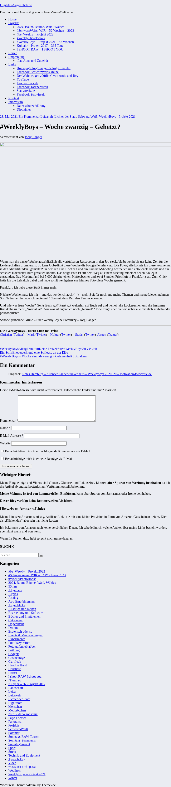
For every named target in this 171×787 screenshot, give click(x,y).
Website (5, 443)
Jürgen (101, 334)
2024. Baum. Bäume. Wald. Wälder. (40, 27)
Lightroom (15, 703)
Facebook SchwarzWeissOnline (38, 72)
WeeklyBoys (73, 349)
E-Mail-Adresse (11, 435)
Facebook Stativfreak (31, 94)
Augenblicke (16, 605)
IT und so (14, 680)
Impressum (15, 102)
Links (12, 64)
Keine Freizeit (48, 349)
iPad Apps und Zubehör (32, 60)
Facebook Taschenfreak (32, 87)
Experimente (16, 639)
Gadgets (13, 654)
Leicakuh (46, 116)
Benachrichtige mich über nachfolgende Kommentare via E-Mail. (48, 451)
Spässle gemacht (19, 744)
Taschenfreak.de (27, 83)
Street (12, 751)
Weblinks (14, 770)
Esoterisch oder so (20, 631)
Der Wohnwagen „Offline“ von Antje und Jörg (47, 75)
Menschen (15, 706)
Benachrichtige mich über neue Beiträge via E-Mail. (39, 458)
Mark (31, 334)
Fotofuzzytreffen (19, 642)
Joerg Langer (33, 137)
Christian (6, 334)
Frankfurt (33, 349)
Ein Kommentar (29, 116)
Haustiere (14, 669)
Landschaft (15, 688)
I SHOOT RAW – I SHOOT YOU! (40, 49)
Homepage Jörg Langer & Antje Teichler (43, 68)
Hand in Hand (17, 665)
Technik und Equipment (24, 755)
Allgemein (15, 590)
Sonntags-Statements (22, 740)
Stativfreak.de (26, 90)
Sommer (13, 733)
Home (12, 19)
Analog (13, 597)
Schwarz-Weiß (87, 116)
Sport (11, 748)
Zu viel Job (89, 349)
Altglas (13, 594)
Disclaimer (24, 109)
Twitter (18, 334)
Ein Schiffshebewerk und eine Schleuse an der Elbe (34, 352)
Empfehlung (16, 57)
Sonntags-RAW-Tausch (23, 736)
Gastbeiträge (16, 658)
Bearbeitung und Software (25, 612)
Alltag (23, 349)
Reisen (12, 53)
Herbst (12, 673)
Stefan (79, 334)
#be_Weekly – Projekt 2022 (35, 34)
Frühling (14, 650)
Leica (12, 691)
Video (12, 763)
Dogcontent (16, 624)
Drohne (13, 627)
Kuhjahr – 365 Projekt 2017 (26, 684)
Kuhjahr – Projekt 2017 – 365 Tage (40, 45)
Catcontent (15, 620)
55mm (12, 586)
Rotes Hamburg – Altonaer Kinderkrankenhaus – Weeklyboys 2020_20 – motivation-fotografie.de (87, 374)
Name (5, 428)
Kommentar (9, 420)
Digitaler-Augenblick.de (16, 5)
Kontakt (13, 98)
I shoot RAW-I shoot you (24, 676)
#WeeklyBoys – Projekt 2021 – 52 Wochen (45, 42)
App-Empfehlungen (21, 601)
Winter (12, 778)
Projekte (13, 23)
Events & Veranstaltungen (25, 635)
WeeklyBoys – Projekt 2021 (26, 774)
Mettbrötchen (17, 710)
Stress (61, 349)
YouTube (23, 79)
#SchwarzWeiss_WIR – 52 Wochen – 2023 (45, 30)
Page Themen (17, 718)
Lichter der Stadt (65, 116)
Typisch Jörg (16, 759)
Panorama (14, 721)
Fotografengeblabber (22, 646)
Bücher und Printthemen (24, 616)
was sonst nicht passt (22, 766)
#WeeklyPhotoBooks (31, 38)
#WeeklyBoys (9, 349)
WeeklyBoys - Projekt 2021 (117, 116)
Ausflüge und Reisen (22, 609)
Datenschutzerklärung (31, 105)
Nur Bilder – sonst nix (23, 714)
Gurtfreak (14, 661)
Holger (54, 334)
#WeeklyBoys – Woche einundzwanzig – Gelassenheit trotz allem (43, 356)
